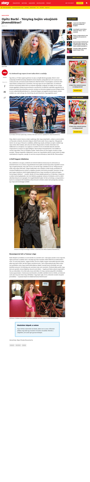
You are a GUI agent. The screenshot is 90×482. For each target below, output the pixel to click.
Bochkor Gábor (33, 7)
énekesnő (12, 345)
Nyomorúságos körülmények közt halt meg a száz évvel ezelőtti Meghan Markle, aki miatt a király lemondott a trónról (80, 44)
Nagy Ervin (47, 7)
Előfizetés (79, 3)
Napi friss (24, 3)
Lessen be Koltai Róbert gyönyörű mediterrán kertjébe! (79, 24)
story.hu (5, 77)
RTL (37, 7)
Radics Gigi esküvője (7, 7)
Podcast (48, 3)
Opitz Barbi (18, 345)
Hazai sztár (32, 3)
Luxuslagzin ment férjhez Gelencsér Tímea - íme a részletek (80, 31)
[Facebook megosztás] (5, 87)
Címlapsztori (16, 3)
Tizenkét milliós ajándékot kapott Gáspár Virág (80, 49)
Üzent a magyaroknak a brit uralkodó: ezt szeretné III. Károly (80, 37)
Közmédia (27, 7)
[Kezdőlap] (5, 3)
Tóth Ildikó (42, 7)
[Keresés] (87, 3)
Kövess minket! (70, 3)
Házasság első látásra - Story (17, 7)
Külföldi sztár (40, 3)
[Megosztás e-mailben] (5, 92)
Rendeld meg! (77, 90)
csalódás (24, 345)
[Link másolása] (5, 98)
